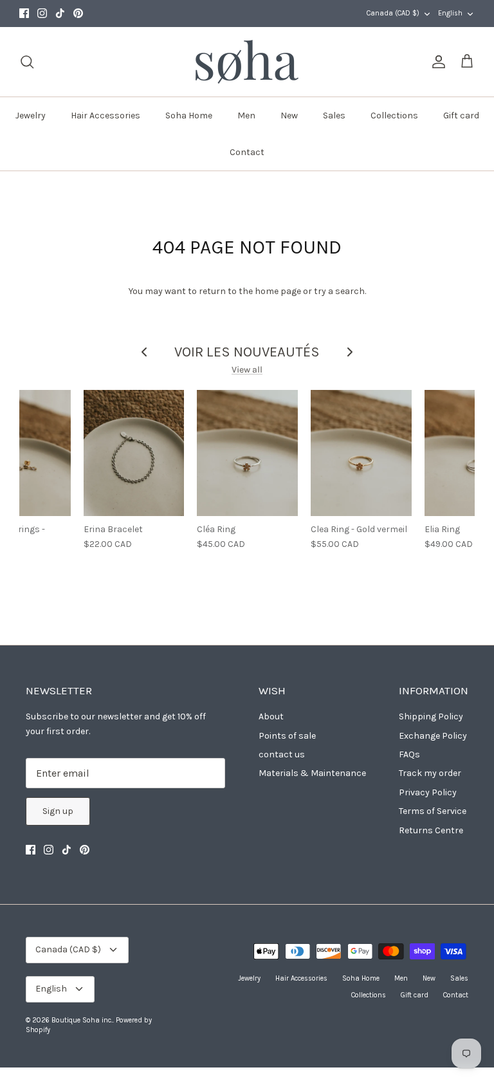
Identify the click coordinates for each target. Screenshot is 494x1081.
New (289, 115)
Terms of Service (432, 811)
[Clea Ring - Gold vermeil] (361, 453)
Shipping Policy (431, 716)
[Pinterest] (78, 13)
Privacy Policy (428, 792)
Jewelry (30, 115)
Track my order (430, 773)
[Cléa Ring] (247, 453)
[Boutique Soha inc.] (247, 62)
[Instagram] (42, 13)
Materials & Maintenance (312, 773)
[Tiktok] (60, 13)
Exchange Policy (433, 735)
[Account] (436, 61)
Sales (334, 115)
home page (278, 291)
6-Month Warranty (247, 14)
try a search (339, 291)
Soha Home (188, 115)
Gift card (461, 115)
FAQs (409, 754)
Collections (394, 115)
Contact (247, 152)
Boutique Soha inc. (82, 1020)
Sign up (57, 811)
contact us (282, 754)
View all (247, 369)
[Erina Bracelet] (134, 453)
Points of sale (287, 735)
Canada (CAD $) (393, 13)
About (271, 716)
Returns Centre (431, 830)
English (450, 13)
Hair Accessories (105, 115)
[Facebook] (24, 13)
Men (246, 115)
